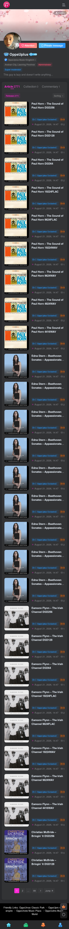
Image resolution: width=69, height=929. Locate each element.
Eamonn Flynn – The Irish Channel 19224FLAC (47, 694)
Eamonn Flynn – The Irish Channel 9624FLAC (47, 722)
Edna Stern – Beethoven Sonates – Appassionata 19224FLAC (46, 444)
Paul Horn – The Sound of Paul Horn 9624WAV (47, 274)
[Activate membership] (63, 906)
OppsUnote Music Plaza (28, 910)
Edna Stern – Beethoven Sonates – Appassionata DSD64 (46, 415)
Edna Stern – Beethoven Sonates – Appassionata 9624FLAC (46, 472)
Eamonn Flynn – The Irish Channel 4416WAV (47, 806)
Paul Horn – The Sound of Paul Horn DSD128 (47, 133)
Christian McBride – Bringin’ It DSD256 (43, 834)
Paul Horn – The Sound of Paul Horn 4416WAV (47, 330)
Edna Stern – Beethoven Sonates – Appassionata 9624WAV (46, 528)
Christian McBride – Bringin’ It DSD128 (43, 862)
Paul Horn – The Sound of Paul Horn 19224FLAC (47, 189)
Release (12, 95)
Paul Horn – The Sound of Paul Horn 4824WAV (47, 302)
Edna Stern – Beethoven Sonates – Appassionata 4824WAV (46, 556)
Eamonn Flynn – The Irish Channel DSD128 (47, 638)
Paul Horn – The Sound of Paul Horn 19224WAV (47, 245)
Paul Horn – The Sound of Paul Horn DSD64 (47, 161)
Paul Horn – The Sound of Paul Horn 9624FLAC (47, 217)
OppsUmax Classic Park (32, 907)
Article (12, 86)
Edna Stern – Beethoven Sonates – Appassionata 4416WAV (46, 584)
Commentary (51, 86)
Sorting (57, 95)
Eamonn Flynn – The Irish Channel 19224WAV (47, 750)
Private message (53, 45)
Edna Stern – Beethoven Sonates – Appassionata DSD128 (46, 387)
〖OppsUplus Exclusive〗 (46, 119)
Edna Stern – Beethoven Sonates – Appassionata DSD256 (46, 359)
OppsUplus (19, 54)
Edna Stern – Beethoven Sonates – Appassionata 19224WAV (46, 500)
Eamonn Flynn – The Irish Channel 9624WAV (47, 778)
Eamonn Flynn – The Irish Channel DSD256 (47, 610)
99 (34, 890)
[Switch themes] (63, 914)
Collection (31, 86)
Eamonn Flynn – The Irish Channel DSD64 (47, 666)
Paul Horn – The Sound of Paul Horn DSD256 (47, 105)
